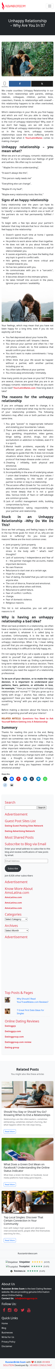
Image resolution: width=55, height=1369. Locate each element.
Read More (10, 1131)
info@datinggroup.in (26, 1298)
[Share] (20, 84)
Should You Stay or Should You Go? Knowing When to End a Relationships (27, 1113)
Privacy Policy (8, 1341)
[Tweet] (42, 84)
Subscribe (13, 868)
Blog (4, 1327)
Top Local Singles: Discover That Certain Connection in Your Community (23, 1220)
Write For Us (8, 1337)
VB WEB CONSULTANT (41, 1365)
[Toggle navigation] (49, 6)
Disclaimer (7, 1346)
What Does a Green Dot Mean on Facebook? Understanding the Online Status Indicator (27, 1167)
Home (5, 1323)
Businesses (7, 1332)
